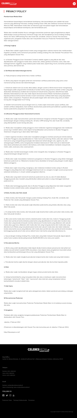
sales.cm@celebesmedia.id (21, 387)
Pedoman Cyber (7, 400)
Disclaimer (31, 400)
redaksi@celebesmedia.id (15, 385)
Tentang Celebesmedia (20, 400)
